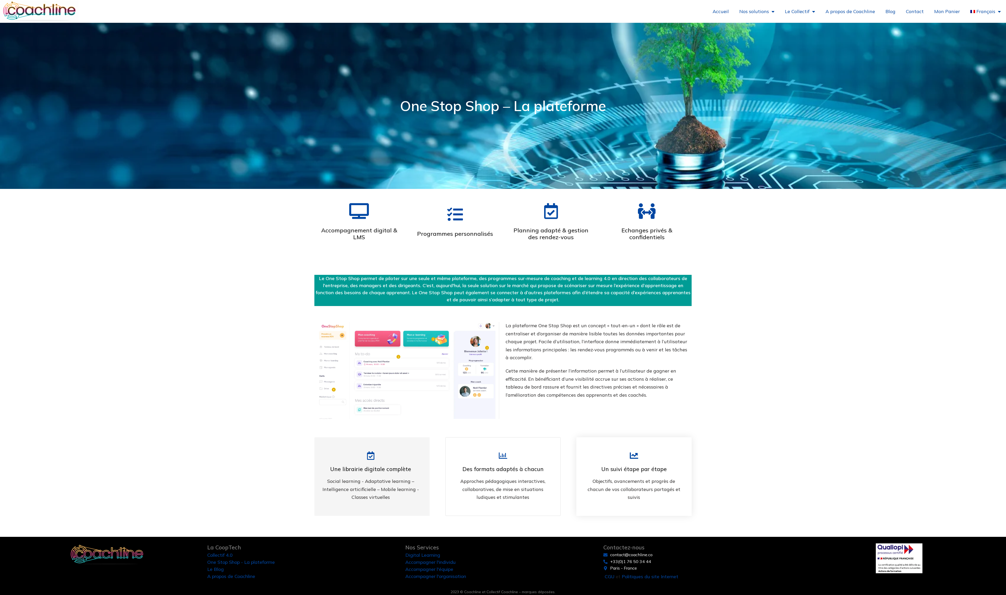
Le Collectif (797, 11)
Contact (915, 11)
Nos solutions (754, 11)
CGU (609, 577)
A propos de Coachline (850, 11)
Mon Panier (947, 11)
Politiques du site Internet (650, 577)
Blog (890, 11)
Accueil (721, 11)
